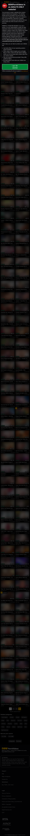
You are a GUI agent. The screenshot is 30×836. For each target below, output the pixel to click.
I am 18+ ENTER (15, 67)
